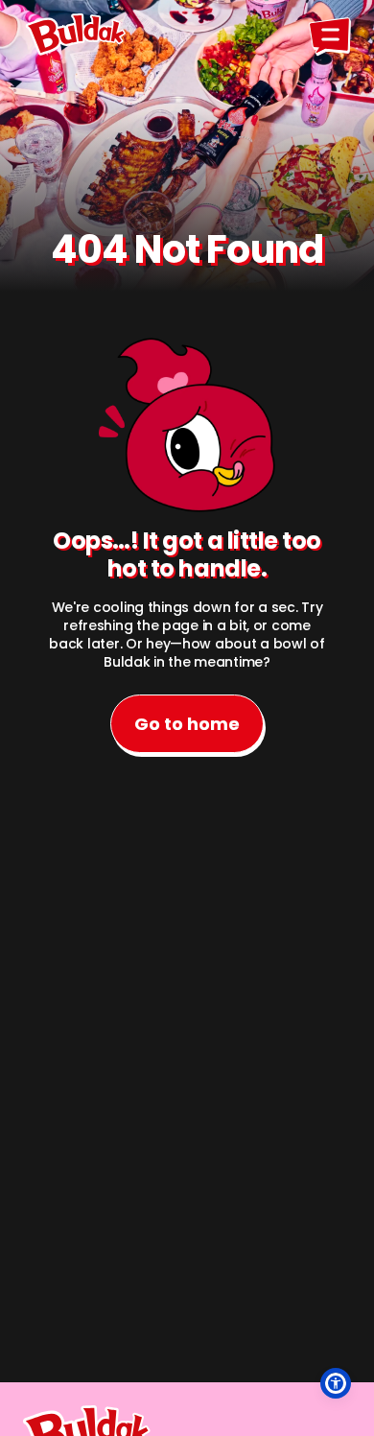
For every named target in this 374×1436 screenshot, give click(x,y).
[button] (335, 1383)
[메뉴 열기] (330, 34)
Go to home (187, 724)
